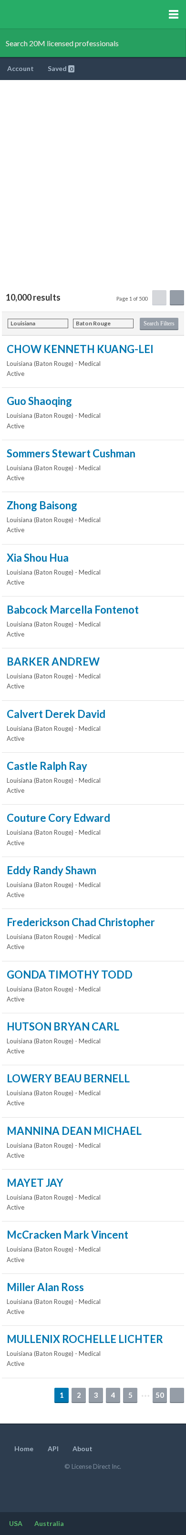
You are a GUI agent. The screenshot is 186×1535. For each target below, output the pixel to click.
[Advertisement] (93, 178)
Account (21, 68)
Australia (49, 1523)
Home (23, 1448)
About (82, 1448)
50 (159, 1395)
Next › (177, 1395)
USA (15, 1523)
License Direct (58, 14)
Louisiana (22, 323)
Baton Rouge (93, 323)
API (53, 1448)
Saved (60, 68)
